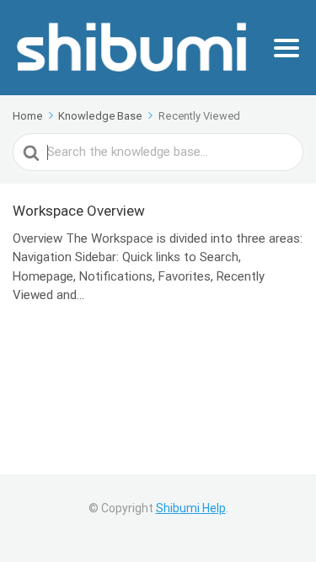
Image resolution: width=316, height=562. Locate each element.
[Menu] (286, 48)
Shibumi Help (191, 508)
